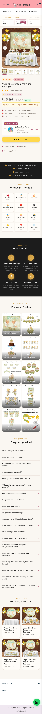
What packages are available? (13, 451)
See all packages (35, 17)
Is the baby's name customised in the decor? (19, 525)
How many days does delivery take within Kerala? (17, 563)
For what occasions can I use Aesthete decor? (16, 465)
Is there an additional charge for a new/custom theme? (15, 546)
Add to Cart (22, 139)
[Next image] (37, 48)
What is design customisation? (13, 532)
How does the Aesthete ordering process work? (17, 578)
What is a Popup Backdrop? (12, 457)
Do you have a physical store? (13, 500)
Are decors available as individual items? (17, 519)
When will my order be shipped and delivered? (15, 554)
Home (5, 11)
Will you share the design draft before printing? (16, 486)
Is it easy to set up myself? (12, 472)
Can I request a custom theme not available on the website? (18, 586)
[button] (4, 72)
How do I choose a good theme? (14, 494)
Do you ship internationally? (12, 513)
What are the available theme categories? (18, 570)
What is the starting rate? (11, 506)
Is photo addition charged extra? (14, 538)
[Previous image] (5, 48)
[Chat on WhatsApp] (36, 702)
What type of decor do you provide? (16, 479)
